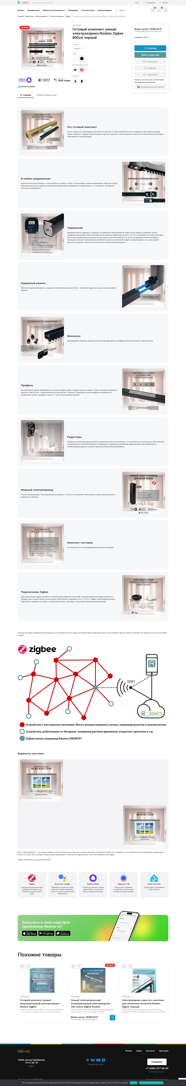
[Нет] (183, 1083)
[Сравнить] (22, 966)
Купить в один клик (150, 55)
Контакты (150, 1051)
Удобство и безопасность (54, 10)
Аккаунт (165, 3)
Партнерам (163, 1051)
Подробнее (29, 1017)
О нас (137, 3)
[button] (150, 61)
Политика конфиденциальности (151, 1083)
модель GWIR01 (83, 599)
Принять (134, 1083)
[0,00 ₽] (152, 10)
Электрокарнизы (105, 10)
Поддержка (150, 3)
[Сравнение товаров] (165, 10)
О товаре (25, 94)
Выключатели (33, 10)
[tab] (26, 95)
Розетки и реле (87, 10)
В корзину (152, 48)
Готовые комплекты (56, 16)
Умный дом (29, 16)
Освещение (73, 10)
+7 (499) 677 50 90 (157, 1068)
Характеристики (46, 94)
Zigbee (68, 16)
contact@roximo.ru (157, 1072)
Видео (139, 1051)
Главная (21, 16)
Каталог (21, 10)
